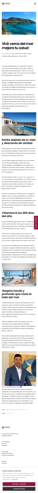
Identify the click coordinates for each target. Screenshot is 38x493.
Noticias (8, 53)
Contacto (4, 463)
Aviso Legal (5, 451)
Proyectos (4, 445)
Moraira (13, 409)
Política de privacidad (8, 455)
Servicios (4, 443)
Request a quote (36, 222)
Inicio (3, 53)
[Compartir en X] (9, 413)
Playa (17, 409)
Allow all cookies (19, 484)
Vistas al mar (23, 409)
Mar (10, 409)
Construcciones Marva (9, 56)
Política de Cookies (7, 453)
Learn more (15, 479)
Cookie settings (19, 489)
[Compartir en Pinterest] (11, 413)
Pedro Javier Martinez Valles (11, 387)
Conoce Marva (6, 441)
